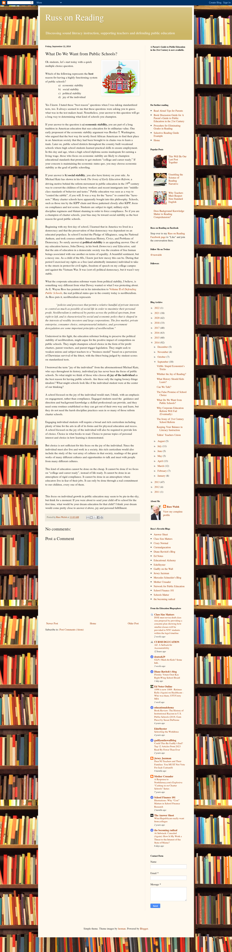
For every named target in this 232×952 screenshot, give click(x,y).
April (161, 461)
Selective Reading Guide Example (166, 134)
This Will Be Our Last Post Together (178, 159)
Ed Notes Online (163, 686)
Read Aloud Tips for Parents (168, 110)
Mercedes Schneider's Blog (167, 577)
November (163, 352)
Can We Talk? (164, 387)
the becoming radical (164, 599)
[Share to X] (95, 517)
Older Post (133, 623)
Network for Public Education (169, 586)
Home (93, 623)
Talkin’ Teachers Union (169, 435)
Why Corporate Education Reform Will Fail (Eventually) (170, 411)
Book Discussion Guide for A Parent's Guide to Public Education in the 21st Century (169, 118)
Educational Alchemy (165, 560)
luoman (122, 928)
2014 (157, 342)
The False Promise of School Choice (172, 393)
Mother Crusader (162, 582)
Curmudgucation (162, 547)
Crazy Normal (161, 543)
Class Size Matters (163, 538)
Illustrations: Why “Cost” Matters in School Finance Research (167, 803)
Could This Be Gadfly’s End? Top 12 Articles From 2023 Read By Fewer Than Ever (168, 746)
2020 (157, 318)
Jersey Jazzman (161, 573)
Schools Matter (161, 594)
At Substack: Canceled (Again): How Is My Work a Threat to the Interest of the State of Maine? (168, 837)
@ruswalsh (156, 254)
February (162, 470)
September (163, 361)
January (162, 475)
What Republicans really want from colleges (169, 820)
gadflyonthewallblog (165, 740)
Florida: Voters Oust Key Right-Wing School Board (167, 676)
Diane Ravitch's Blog (164, 551)
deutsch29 (159, 657)
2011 (157, 491)
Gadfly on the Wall (163, 569)
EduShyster (159, 564)
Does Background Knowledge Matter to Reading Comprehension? (169, 214)
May (160, 456)
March (161, 466)
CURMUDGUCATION (166, 642)
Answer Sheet (161, 534)
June (160, 451)
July (160, 446)
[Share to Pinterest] (101, 517)
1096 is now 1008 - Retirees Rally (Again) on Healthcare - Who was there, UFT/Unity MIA (168, 694)
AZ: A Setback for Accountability (163, 646)
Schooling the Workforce (166, 731)
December (163, 347)
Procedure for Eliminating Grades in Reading (167, 127)
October (162, 356)
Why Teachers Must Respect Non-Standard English (176, 197)
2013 (157, 482)
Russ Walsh (173, 507)
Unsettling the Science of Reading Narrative (176, 179)
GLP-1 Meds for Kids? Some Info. (168, 661)
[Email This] (88, 517)
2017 (157, 327)
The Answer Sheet (164, 815)
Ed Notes (158, 556)
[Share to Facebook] (98, 517)
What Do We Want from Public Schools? (169, 401)
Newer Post (52, 623)
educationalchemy (164, 707)
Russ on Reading (74, 17)
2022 (157, 308)
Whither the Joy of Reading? (171, 374)
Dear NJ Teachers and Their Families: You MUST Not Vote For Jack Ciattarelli (169, 764)
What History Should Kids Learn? (170, 380)
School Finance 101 (164, 590)
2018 (157, 322)
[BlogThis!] (91, 517)
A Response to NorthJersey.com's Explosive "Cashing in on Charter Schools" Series (168, 784)
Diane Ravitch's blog (165, 671)
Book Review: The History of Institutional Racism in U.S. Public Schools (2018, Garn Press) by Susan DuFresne (168, 715)
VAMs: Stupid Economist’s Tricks (171, 367)
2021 (157, 313)
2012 (157, 487)
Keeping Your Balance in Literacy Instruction (170, 428)
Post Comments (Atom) (71, 629)
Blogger (144, 928)
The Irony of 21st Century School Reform (170, 420)
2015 (157, 337)
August (161, 441)
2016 (157, 332)
